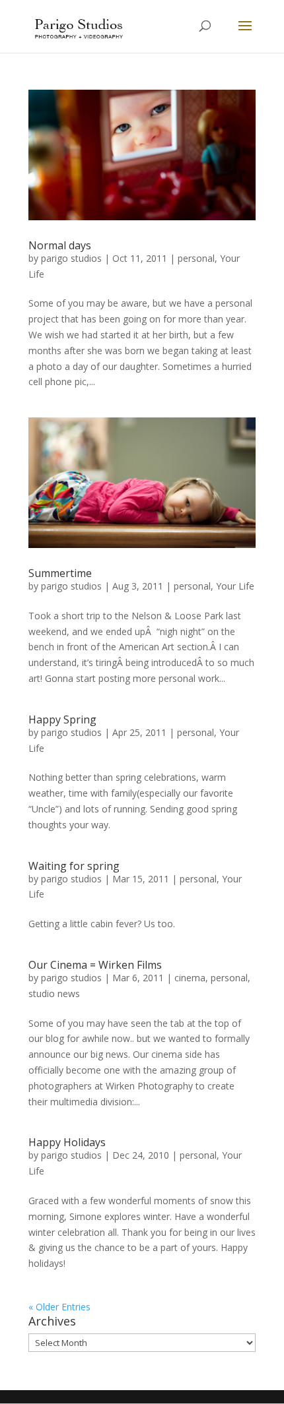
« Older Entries (59, 1306)
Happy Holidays (67, 1142)
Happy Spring (62, 719)
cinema (189, 977)
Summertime (60, 573)
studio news (54, 993)
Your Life (235, 586)
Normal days (59, 245)
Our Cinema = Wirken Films (95, 965)
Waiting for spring (74, 866)
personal (196, 258)
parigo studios (71, 258)
